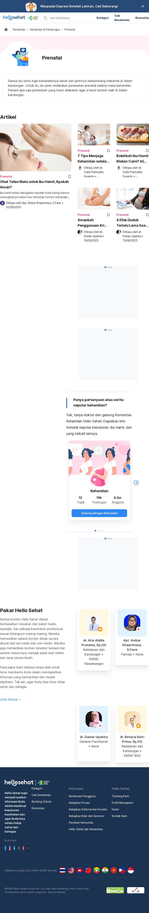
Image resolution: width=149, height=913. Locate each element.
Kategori (37, 788)
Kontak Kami (119, 816)
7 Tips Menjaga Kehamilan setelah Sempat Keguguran (93, 159)
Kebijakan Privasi (79, 802)
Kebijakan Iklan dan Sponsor (86, 816)
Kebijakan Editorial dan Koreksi (88, 809)
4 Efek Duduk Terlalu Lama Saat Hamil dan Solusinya (131, 223)
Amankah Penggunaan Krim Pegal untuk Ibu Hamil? (93, 223)
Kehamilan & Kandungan (45, 29)
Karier (115, 809)
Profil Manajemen (122, 802)
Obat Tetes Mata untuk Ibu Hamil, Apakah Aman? (34, 184)
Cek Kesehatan (41, 795)
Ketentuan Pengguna (82, 796)
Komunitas (38, 808)
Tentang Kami (120, 796)
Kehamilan (19, 29)
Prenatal (70, 29)
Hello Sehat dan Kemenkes (86, 829)
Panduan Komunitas (81, 822)
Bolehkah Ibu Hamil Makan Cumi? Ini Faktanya (132, 159)
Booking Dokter (41, 801)
